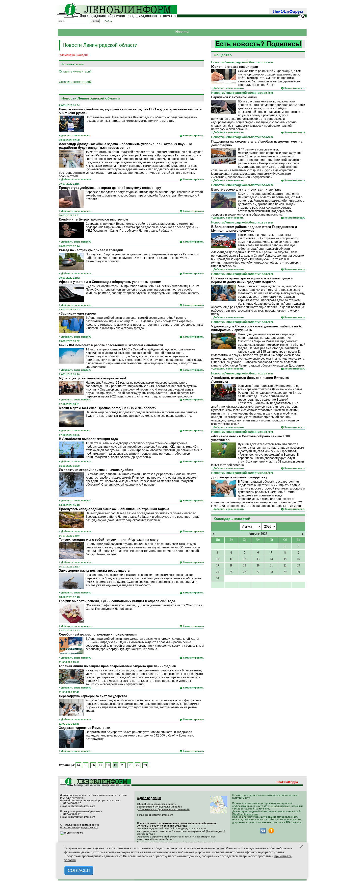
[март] (214, 534)
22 (137, 765)
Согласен (79, 870)
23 (145, 765)
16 (93, 765)
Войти (108, 21)
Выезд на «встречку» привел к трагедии (91, 250)
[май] (303, 534)
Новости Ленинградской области (235, 62)
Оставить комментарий (75, 71)
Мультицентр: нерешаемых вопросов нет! (92, 378)
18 (108, 765)
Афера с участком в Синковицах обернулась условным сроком (110, 282)
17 (100, 765)
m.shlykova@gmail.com (81, 806)
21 (130, 765)
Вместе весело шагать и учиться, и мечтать (246, 189)
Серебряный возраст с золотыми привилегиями (98, 634)
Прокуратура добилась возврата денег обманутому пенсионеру (110, 188)
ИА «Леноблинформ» (277, 806)
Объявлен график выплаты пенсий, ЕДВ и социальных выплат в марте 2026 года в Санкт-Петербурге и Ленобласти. (144, 607)
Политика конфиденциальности (79, 827)
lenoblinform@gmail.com (159, 814)
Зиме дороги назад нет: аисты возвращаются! (95, 570)
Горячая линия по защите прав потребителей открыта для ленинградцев (117, 666)
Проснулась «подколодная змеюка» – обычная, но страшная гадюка (114, 509)
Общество (223, 55)
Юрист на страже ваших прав (234, 67)
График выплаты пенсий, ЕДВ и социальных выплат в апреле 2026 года (117, 601)
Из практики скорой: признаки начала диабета (96, 470)
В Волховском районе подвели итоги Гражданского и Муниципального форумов (254, 228)
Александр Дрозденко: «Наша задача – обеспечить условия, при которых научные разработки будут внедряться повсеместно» (125, 145)
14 (78, 765)
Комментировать (295, 88)
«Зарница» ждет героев (77, 313)
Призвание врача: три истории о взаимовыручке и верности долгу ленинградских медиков (252, 280)
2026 (263, 534)
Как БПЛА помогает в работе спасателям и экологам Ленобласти (111, 345)
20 (123, 765)
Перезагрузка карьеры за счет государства (93, 696)
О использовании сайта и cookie (79, 824)
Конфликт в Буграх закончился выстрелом (93, 219)
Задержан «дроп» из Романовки (84, 728)
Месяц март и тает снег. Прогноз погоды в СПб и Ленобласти (107, 408)
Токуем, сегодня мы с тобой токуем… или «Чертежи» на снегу (108, 539)
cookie (220, 848)
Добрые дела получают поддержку (239, 477)
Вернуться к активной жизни (234, 97)
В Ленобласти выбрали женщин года (88, 439)
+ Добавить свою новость (227, 88)
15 (85, 765)
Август (254, 534)
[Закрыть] (301, 846)
